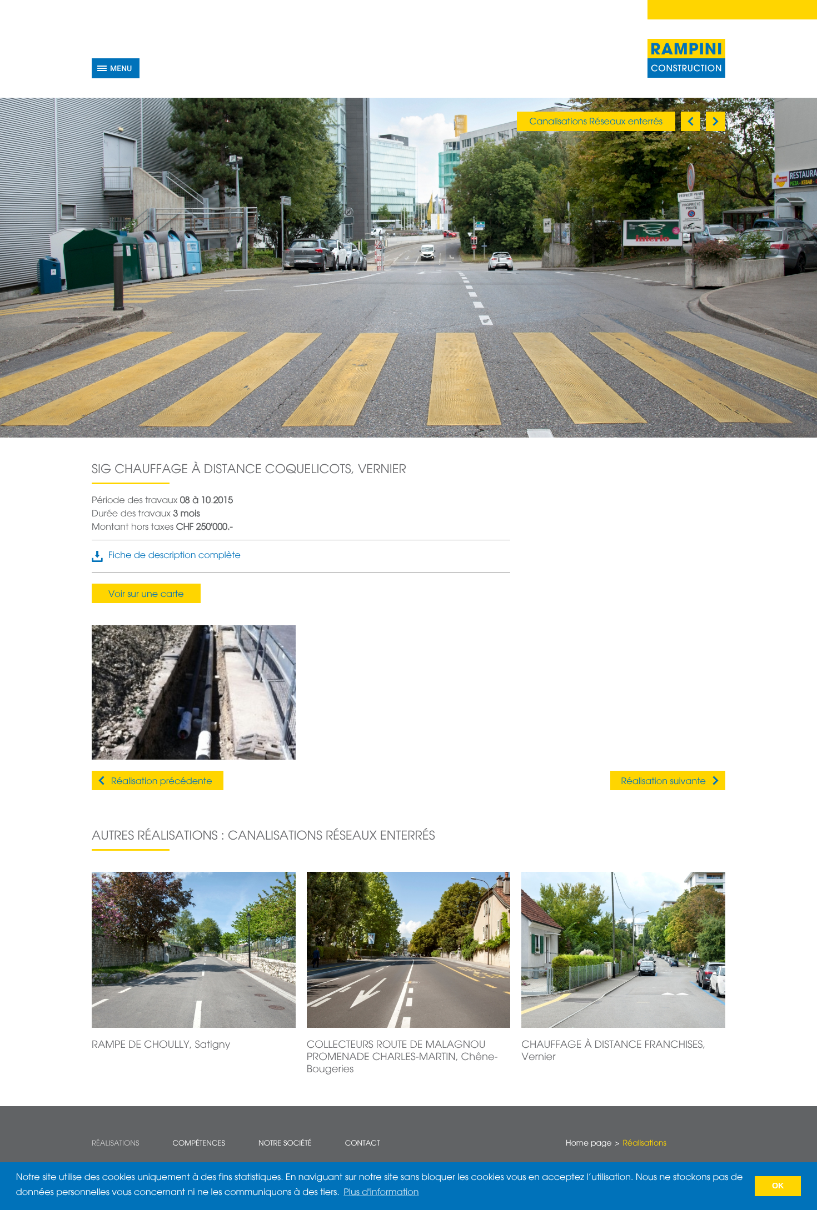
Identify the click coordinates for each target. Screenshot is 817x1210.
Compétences (198, 1143)
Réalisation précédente (161, 781)
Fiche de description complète (174, 555)
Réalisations (115, 1143)
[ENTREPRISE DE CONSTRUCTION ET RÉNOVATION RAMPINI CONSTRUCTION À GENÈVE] (686, 58)
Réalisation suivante (663, 781)
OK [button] (778, 1186)
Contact (362, 1143)
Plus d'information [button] (381, 1192)
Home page (588, 1144)
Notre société (285, 1143)
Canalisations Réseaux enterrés (596, 122)
